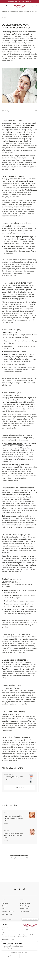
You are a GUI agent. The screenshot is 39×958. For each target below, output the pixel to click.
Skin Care (34, 11)
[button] (15, 878)
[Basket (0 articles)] (36, 6)
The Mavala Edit (7, 914)
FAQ (3, 908)
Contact (4, 906)
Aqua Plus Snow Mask (27, 490)
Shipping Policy (25, 903)
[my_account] (33, 6)
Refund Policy (24, 906)
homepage (4, 11)
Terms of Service (25, 911)
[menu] (3, 6)
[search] (6, 6)
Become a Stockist (8, 911)
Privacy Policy (24, 908)
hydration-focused (17, 560)
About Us (5, 903)
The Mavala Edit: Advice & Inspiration (19, 11)
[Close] (30, 1)
